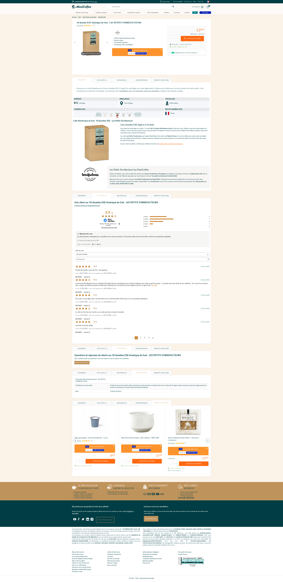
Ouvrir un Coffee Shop (79, 565)
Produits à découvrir (161, 80)
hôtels (183, 529)
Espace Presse (182, 554)
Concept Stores (173, 531)
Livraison (110, 556)
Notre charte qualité (78, 561)
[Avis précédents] (132, 337)
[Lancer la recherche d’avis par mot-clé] (208, 259)
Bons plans (205, 12)
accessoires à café (148, 535)
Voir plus (94, 1)
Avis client (102, 80)
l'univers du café (88, 486)
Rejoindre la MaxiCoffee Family (81, 569)
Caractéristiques (141, 80)
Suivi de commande (113, 558)
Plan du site (146, 563)
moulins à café (128, 543)
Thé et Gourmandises (153, 12)
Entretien (166, 12)
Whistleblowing (147, 556)
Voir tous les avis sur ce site (109, 227)
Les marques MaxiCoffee (80, 556)
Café (79, 17)
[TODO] (98, 240)
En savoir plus (151, 519)
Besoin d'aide (166, 1)
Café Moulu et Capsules (133, 12)
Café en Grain (117, 12)
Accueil (74, 17)
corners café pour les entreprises (152, 543)
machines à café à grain (101, 543)
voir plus (154, 285)
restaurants (189, 529)
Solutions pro (187, 1)
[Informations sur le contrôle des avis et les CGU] (119, 224)
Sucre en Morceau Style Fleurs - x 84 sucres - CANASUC (184, 439)
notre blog (75, 513)
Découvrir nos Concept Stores (81, 567)
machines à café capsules (116, 543)
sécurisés (158, 486)
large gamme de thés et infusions (152, 541)
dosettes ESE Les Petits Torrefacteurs (171, 144)
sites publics (146, 531)
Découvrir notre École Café (80, 563)
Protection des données (150, 554)
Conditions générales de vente (152, 558)
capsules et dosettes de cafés (184, 537)
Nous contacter (112, 565)
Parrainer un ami (77, 571)
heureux (190, 486)
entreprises (177, 529)
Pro (195, 12)
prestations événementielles (80, 541)
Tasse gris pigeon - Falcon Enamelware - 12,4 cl (91, 438)
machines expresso (205, 533)
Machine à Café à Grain (82, 12)
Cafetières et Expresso (101, 12)
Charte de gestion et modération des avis (87, 205)
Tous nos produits (178, 1)
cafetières (157, 535)
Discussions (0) (122, 80)
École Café (200, 1)
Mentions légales (148, 561)
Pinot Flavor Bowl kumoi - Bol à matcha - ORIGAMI (140, 438)
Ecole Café (112, 539)
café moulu (169, 537)
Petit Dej (187, 12)
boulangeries (207, 529)
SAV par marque (112, 563)
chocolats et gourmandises (198, 541)
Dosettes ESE (102, 17)
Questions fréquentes (114, 554)
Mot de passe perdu (113, 561)
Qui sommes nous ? (78, 554)
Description (82, 80)
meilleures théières (181, 535)
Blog (194, 1)
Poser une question (82, 362)
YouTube (129, 511)
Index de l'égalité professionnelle (82, 558)
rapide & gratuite (123, 486)
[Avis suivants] (153, 337)
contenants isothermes (196, 535)
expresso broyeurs (166, 535)
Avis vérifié (206, 266)
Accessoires (177, 12)
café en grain (159, 537)
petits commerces (198, 529)
